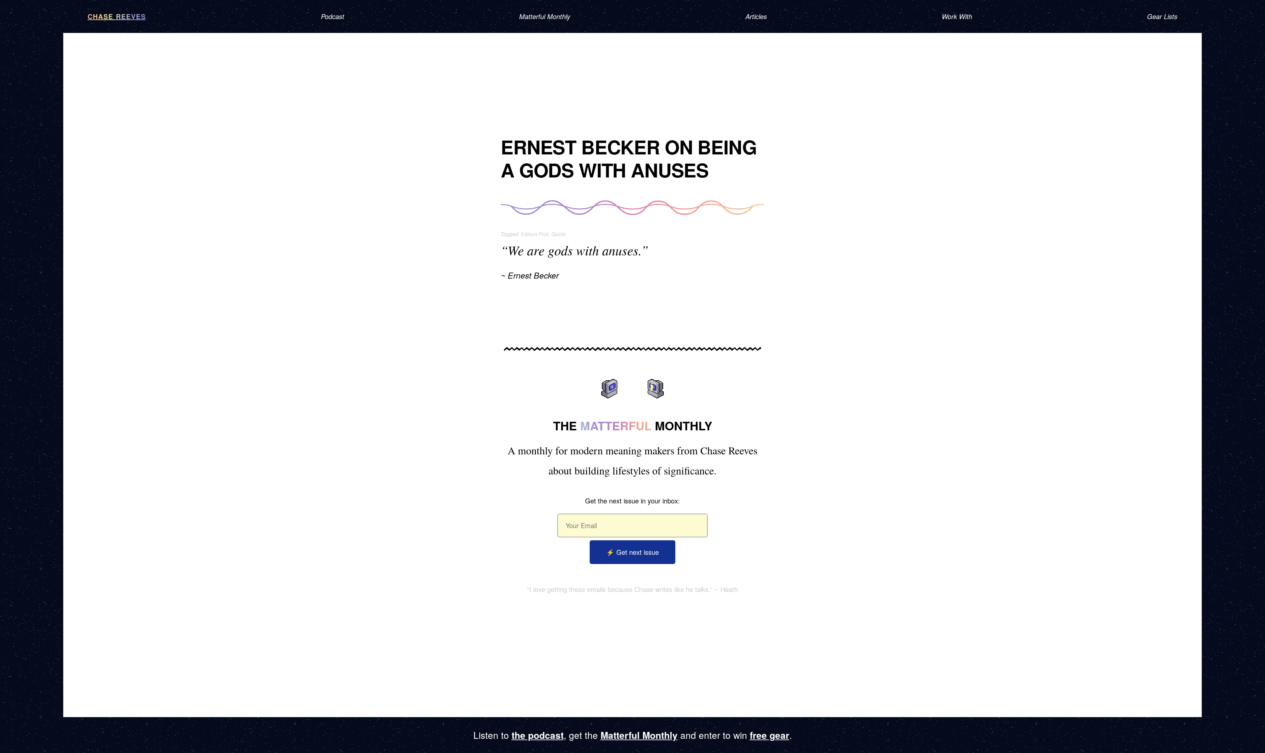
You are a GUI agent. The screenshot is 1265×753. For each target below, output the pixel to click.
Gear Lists (1162, 16)
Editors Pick (535, 234)
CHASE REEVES (117, 16)
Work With (957, 16)
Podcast (332, 16)
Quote (558, 234)
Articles (756, 16)
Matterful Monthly (544, 16)
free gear (769, 735)
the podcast (538, 735)
